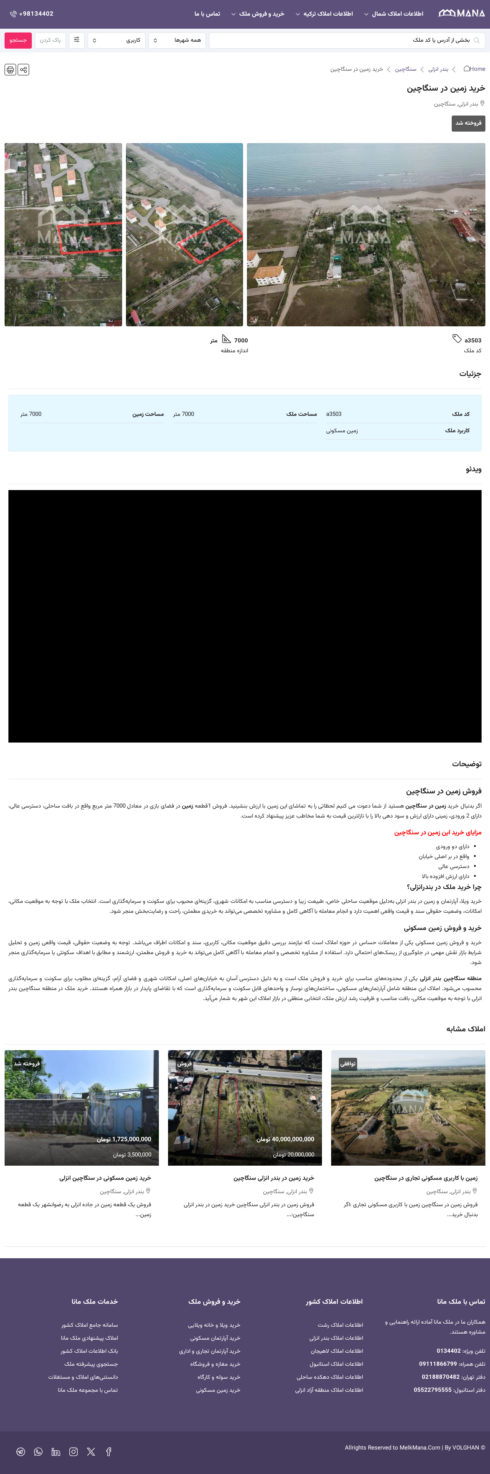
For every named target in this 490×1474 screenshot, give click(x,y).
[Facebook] (108, 1454)
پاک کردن (50, 40)
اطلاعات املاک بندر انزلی (336, 1338)
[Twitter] (91, 1454)
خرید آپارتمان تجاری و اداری (209, 1351)
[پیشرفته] (77, 41)
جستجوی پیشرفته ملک (91, 1364)
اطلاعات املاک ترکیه (328, 14)
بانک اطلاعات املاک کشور (89, 1351)
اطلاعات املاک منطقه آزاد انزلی (329, 1390)
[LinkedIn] (56, 1454)
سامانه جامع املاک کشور (89, 1325)
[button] (23, 69)
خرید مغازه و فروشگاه (215, 1364)
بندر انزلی (438, 69)
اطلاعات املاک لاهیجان (337, 1351)
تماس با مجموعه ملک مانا (88, 1390)
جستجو (18, 40)
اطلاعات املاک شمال (397, 14)
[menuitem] (31, 14)
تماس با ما (207, 14)
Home (477, 69)
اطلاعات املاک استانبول (336, 1364)
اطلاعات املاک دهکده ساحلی (330, 1377)
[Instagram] (73, 1454)
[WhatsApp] (38, 1454)
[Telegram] (20, 1454)
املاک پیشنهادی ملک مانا (89, 1338)
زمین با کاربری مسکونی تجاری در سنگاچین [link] (426, 1178)
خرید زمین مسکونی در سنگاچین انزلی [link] (105, 1178)
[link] (408, 1108)
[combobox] (177, 41)
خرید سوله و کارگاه (219, 1377)
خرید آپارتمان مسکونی (215, 1338)
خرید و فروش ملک (261, 14)
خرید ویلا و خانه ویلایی (214, 1325)
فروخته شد (469, 123)
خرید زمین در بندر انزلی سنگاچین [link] (274, 1178)
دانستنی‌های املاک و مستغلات (83, 1377)
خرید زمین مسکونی (218, 1390)
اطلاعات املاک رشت (340, 1325)
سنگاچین (405, 69)
